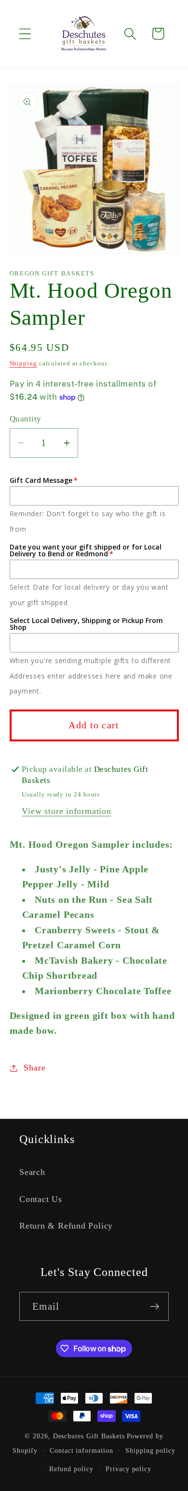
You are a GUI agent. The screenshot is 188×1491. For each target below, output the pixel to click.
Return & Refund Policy (66, 1225)
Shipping (23, 363)
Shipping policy (150, 1450)
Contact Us (40, 1199)
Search (32, 1172)
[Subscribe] (154, 1306)
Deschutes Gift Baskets (89, 1436)
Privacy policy (128, 1469)
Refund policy (71, 1469)
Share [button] (34, 1067)
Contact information (81, 1450)
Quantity (25, 418)
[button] (25, 33)
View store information (66, 811)
